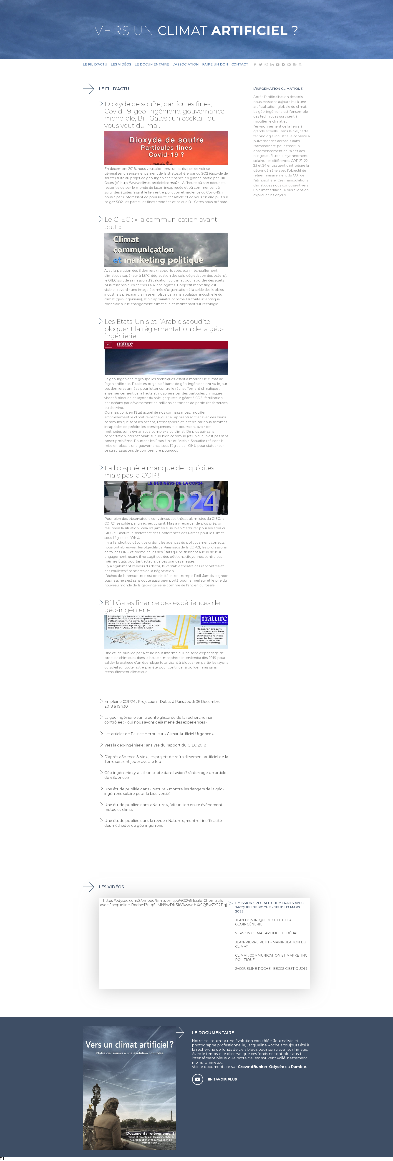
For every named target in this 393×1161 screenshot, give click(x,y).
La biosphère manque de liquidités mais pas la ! (159, 471)
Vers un (196, 30)
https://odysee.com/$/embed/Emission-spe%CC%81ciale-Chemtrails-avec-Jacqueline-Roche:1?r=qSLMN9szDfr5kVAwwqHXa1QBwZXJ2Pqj (163, 902)
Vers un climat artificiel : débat (266, 933)
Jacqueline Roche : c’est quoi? (271, 969)
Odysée (276, 1067)
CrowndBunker (252, 1067)
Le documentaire (152, 64)
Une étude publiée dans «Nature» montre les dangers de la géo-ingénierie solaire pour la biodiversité (164, 791)
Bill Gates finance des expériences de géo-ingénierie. (162, 606)
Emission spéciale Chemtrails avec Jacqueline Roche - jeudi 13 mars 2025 (269, 907)
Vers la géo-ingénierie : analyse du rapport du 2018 (155, 745)
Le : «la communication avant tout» (160, 223)
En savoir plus (222, 1079)
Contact (240, 64)
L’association (185, 64)
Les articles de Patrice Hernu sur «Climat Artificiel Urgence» (159, 734)
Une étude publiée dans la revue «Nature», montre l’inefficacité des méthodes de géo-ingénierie (163, 823)
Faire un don (215, 64)
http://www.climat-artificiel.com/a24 (150, 183)
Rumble (298, 1067)
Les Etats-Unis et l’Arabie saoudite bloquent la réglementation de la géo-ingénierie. (164, 328)
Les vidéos (121, 64)
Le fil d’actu (95, 64)
